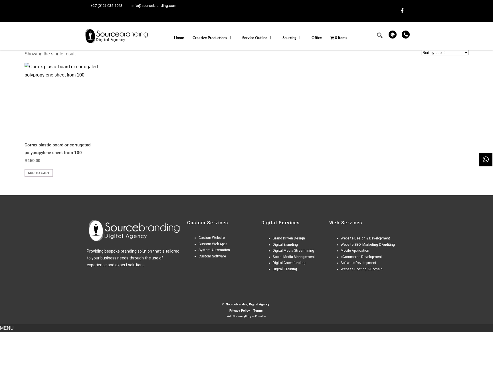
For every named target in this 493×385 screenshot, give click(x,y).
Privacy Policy (239, 311)
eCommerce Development (361, 257)
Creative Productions (210, 38)
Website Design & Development (365, 238)
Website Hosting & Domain (362, 269)
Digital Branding (286, 245)
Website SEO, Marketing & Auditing (368, 245)
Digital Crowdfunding (289, 263)
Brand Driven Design (289, 238)
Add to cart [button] (39, 173)
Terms (258, 311)
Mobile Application (355, 251)
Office (317, 38)
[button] (380, 36)
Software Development (359, 263)
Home (179, 38)
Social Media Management (294, 257)
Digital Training (285, 269)
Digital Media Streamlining (293, 251)
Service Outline (254, 38)
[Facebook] (402, 11)
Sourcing (289, 38)
